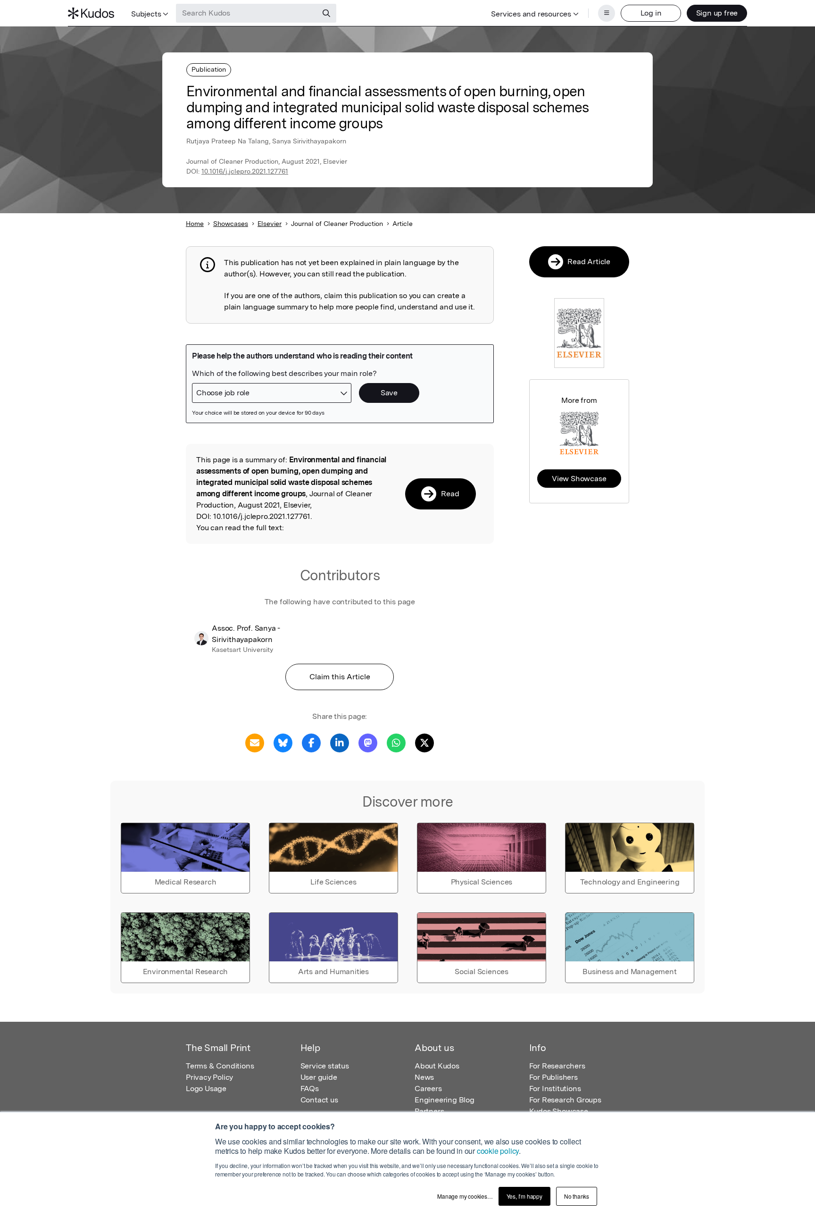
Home (195, 223)
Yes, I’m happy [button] (524, 1196)
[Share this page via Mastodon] (368, 742)
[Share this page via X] (424, 742)
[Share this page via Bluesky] (283, 742)
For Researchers (557, 1065)
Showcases (230, 223)
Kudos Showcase (558, 1111)
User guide (318, 1077)
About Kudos (437, 1065)
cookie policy (498, 1150)
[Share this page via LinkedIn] (339, 742)
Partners (429, 1111)
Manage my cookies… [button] (464, 1196)
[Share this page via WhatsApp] (396, 742)
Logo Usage (206, 1088)
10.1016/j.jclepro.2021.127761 (244, 171)
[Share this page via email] (254, 742)
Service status (324, 1065)
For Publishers (553, 1077)
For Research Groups (565, 1099)
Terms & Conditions (220, 1065)
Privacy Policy (209, 1077)
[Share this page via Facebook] (311, 742)
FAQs (309, 1088)
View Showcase (579, 478)
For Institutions (555, 1088)
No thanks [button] (576, 1196)
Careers (428, 1088)
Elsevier (270, 223)
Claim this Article (339, 676)
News (424, 1077)
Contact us (319, 1099)
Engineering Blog (444, 1099)
